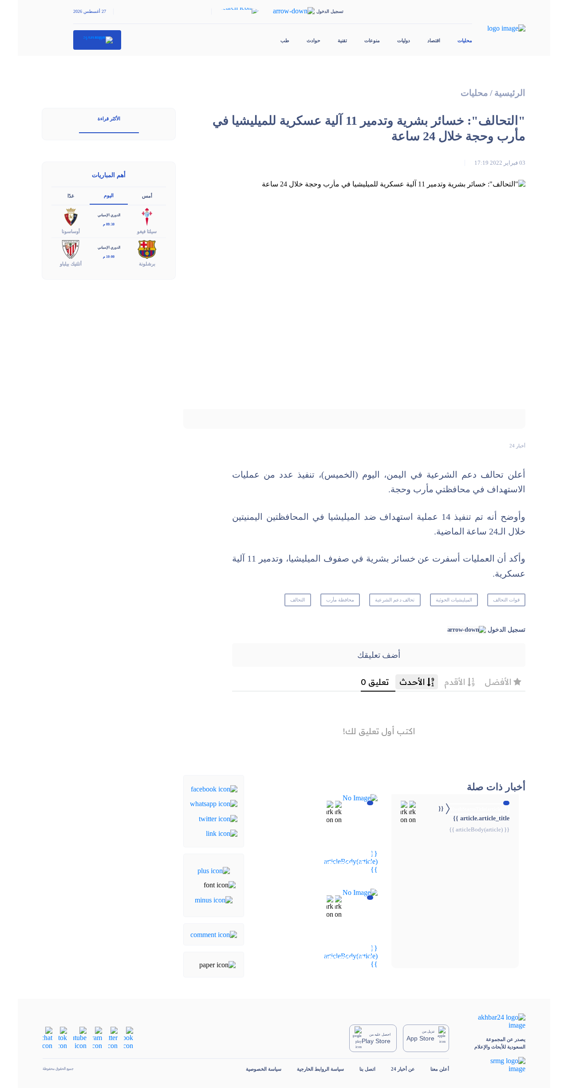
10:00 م (108, 257)
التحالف (297, 599)
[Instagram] (97, 1037)
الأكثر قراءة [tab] (109, 118)
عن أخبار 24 (403, 1069)
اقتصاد (433, 40)
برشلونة (147, 263)
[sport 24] (97, 40)
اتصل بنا (367, 1069)
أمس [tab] (147, 195)
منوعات (372, 40)
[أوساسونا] (70, 216)
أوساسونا (71, 231)
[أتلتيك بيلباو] (70, 249)
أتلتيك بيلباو (71, 263)
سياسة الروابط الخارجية (320, 1069)
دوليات (403, 40)
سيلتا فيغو (147, 231)
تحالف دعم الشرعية (395, 599)
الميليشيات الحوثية (454, 599)
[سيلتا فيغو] (147, 216)
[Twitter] (218, 818)
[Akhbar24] (495, 1021)
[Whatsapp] (213, 803)
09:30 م (108, 224)
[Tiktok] (63, 1037)
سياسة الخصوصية (263, 1069)
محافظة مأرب (340, 599)
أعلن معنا (439, 1069)
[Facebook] (214, 788)
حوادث (313, 40)
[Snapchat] (47, 1037)
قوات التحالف (506, 599)
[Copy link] (221, 833)
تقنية (342, 40)
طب (284, 40)
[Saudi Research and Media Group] (495, 1065)
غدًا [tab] (70, 195)
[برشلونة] (147, 249)
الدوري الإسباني (109, 215)
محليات (465, 40)
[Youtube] (80, 1037)
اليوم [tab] (109, 195)
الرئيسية (509, 93)
